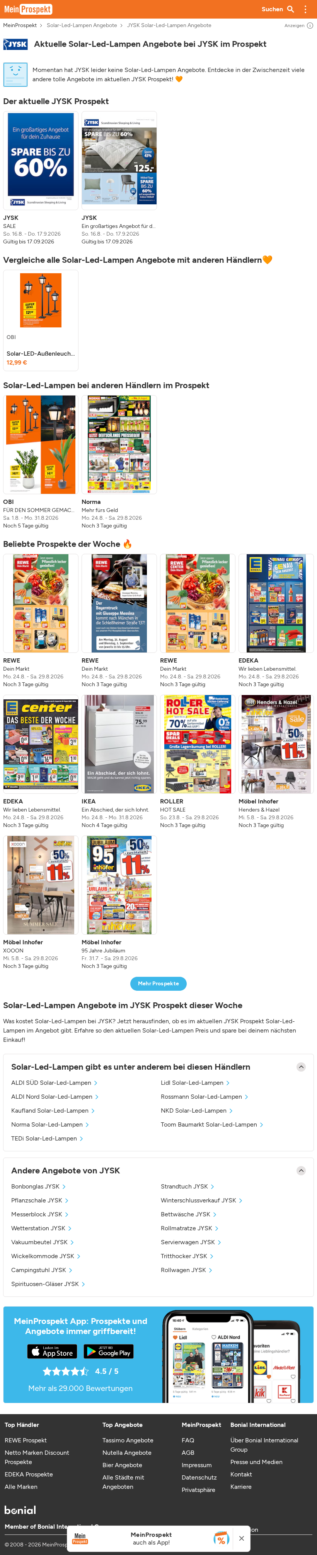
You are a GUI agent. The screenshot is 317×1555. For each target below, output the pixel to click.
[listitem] (40, 178)
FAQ (188, 1440)
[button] (305, 9)
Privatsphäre (198, 1489)
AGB (188, 1452)
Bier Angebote (122, 1465)
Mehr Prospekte (158, 983)
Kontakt (241, 1474)
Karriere (241, 1486)
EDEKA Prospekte (29, 1474)
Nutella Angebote (127, 1452)
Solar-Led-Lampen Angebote (82, 25)
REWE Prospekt (26, 1440)
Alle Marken (21, 1486)
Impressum (197, 1465)
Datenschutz (199, 1477)
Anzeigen (295, 25)
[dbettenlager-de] (15, 44)
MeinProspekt (20, 25)
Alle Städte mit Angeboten (123, 1482)
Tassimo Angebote (127, 1440)
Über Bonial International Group (264, 1445)
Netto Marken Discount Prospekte (37, 1457)
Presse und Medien (256, 1462)
